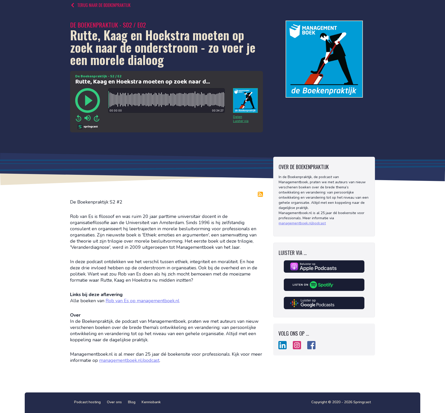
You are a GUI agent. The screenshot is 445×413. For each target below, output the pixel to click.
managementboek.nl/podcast (129, 360)
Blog (131, 402)
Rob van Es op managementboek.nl (142, 301)
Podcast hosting (87, 402)
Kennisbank (151, 402)
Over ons (114, 402)
